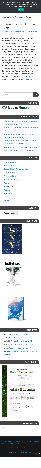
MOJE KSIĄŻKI (20, 441)
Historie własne (19, 32)
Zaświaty (7, 200)
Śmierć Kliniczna (9, 193)
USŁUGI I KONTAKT (8, 443)
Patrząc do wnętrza (10, 172)
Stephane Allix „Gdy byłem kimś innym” (17, 127)
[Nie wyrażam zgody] (39, 6)
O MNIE (3, 441)
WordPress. (32, 452)
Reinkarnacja (8, 186)
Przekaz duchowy (10, 176)
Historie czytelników (10, 162)
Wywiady (7, 197)
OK (35, 95)
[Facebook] (35, 454)
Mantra (24, 452)
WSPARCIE (21, 443)
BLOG (10, 441)
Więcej (28, 79)
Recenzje (7, 183)
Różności (7, 190)
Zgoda (21, 9)
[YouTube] (38, 454)
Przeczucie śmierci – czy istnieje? (22, 341)
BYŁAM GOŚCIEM (33, 441)
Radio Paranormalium (11, 179)
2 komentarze (32, 32)
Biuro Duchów (9, 452)
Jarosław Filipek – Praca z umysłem (16, 169)
